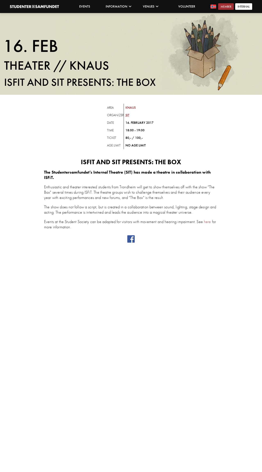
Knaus (130, 107)
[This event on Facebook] (131, 241)
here (207, 221)
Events (84, 6)
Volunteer (186, 6)
